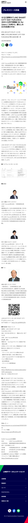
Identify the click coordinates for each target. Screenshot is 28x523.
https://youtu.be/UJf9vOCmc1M (11, 432)
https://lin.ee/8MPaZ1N (18, 322)
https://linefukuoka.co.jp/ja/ (9, 458)
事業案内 (3, 483)
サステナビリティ (5, 492)
